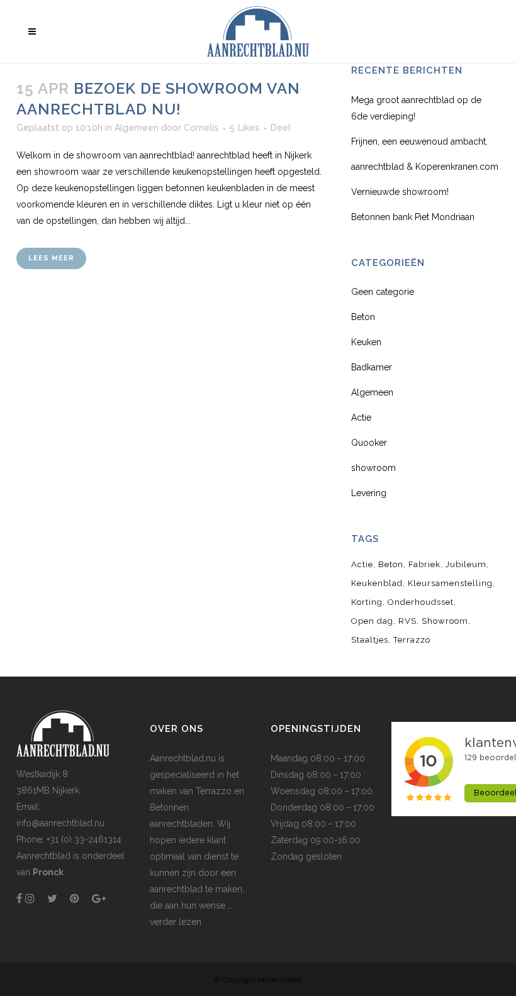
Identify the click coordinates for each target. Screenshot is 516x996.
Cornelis (201, 128)
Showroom (445, 621)
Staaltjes (369, 640)
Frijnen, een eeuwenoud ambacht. (419, 141)
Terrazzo (411, 640)
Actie (361, 417)
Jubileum (466, 564)
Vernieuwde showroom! (400, 192)
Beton (363, 317)
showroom (373, 468)
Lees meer (51, 258)
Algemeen (137, 128)
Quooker (369, 443)
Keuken (366, 342)
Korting (367, 602)
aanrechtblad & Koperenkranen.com (424, 167)
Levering (368, 493)
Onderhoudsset (421, 602)
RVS (407, 621)
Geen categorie (382, 292)
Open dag (372, 621)
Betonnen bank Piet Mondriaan (412, 217)
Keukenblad (377, 583)
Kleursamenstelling (450, 583)
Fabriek (424, 564)
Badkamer (371, 367)
